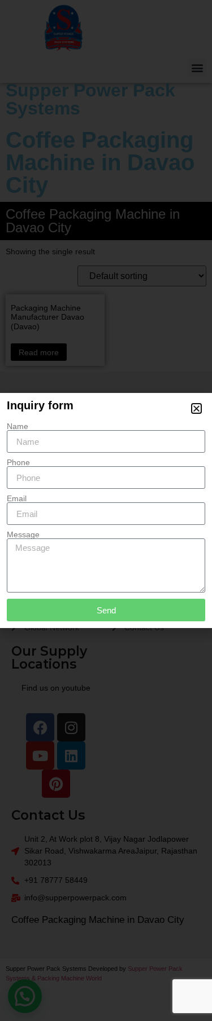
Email (17, 498)
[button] (196, 408)
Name (17, 426)
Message (23, 534)
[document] (106, 510)
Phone (18, 462)
